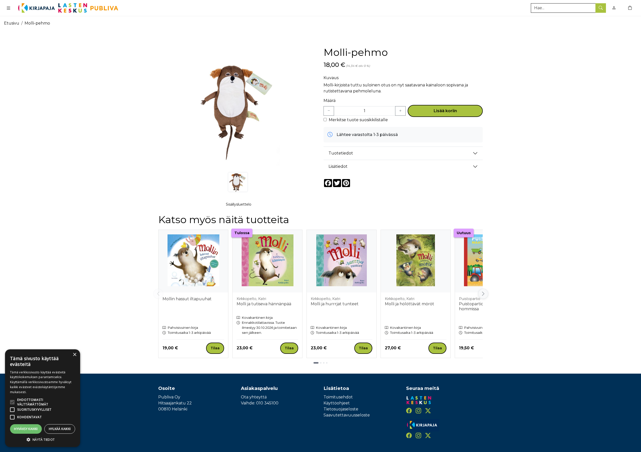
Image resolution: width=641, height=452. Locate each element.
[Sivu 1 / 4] (315, 363)
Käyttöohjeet (337, 403)
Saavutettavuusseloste (347, 415)
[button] (42, 439)
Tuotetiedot (341, 153)
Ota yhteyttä (254, 397)
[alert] (42, 398)
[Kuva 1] (238, 182)
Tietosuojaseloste (341, 409)
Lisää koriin (445, 110)
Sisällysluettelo (238, 204)
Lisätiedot (338, 166)
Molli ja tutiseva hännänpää (264, 304)
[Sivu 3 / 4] (324, 363)
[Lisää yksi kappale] (400, 111)
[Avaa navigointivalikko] (8, 8)
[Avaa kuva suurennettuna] (237, 103)
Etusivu (11, 23)
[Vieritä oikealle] (483, 294)
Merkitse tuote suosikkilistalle (358, 119)
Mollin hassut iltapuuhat (187, 298)
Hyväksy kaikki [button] (26, 429)
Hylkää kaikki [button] (60, 429)
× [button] (74, 355)
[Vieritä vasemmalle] (158, 294)
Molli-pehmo (37, 23)
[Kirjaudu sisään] (614, 8)
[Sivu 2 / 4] (321, 363)
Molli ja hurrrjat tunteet (335, 304)
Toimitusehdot (338, 397)
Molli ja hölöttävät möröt (409, 304)
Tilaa (215, 348)
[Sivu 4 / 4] (327, 363)
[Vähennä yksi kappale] (329, 111)
